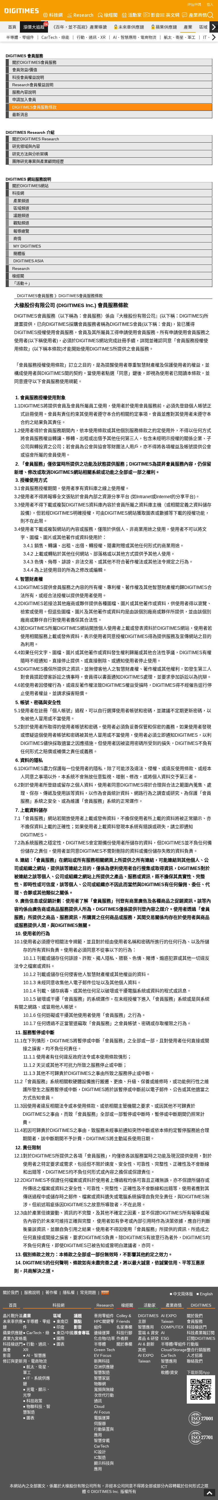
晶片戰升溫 (13, 1315)
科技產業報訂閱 (201, 1332)
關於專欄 (124, 1344)
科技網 (56, 14)
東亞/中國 (65, 1332)
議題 (78, 1315)
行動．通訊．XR (91, 37)
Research (83, 14)
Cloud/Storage (174, 1349)
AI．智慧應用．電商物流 (134, 37)
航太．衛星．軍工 (180, 37)
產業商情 (198, 14)
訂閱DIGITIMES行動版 (201, 1341)
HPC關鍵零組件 (104, 1324)
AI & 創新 (146, 1344)
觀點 (78, 1321)
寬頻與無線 (104, 1389)
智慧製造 (102, 1372)
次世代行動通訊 (104, 1398)
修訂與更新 (13, 1361)
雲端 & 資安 (148, 1332)
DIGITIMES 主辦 (148, 1318)
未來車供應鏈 (131, 27)
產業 (188, 27)
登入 (210, 4)
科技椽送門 (13, 1344)
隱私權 (69, 1292)
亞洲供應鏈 (104, 1366)
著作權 (51, 1292)
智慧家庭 (102, 1378)
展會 (7, 1349)
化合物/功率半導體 (104, 1341)
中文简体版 (183, 1294)
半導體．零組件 (20, 37)
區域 (203, 27)
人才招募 (195, 1355)
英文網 (172, 14)
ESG (165, 1338)
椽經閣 (111, 14)
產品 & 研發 (148, 1338)
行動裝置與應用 (104, 1432)
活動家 (135, 14)
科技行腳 (124, 1332)
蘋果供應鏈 (166, 27)
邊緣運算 (102, 1332)
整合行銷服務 (199, 1349)
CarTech (101, 1446)
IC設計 (100, 1452)
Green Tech (104, 1349)
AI (163, 1332)
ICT (164, 1366)
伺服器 (100, 1423)
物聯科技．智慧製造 (36, 1409)
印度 (60, 1327)
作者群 (122, 1338)
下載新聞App (198, 1372)
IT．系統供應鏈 (36, 1381)
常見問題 (88, 1292)
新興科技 (102, 1361)
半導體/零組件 (173, 1344)
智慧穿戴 (102, 1440)
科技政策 (34, 1400)
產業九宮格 (13, 1338)
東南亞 (62, 1321)
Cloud (99, 1406)
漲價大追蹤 (35, 26)
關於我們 (11, 1292)
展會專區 (82, 1332)
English (206, 1294)
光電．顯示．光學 (36, 1392)
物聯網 (100, 1383)
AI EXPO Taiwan (146, 1358)
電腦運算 (102, 1418)
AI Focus (102, 1412)
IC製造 (100, 1457)
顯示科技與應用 (104, 1466)
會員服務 (195, 1321)
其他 (142, 1349)
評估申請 (194, 4)
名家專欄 (124, 1327)
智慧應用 (146, 1327)
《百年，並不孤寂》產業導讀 (79, 27)
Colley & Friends (123, 1318)
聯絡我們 (195, 1361)
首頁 (12, 27)
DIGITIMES (201, 1305)
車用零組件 (104, 1315)
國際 (60, 1338)
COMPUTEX (172, 1327)
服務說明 (32, 1292)
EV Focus (102, 1355)
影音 (153, 14)
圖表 (30, 1418)
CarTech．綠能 (55, 37)
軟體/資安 (169, 1372)
